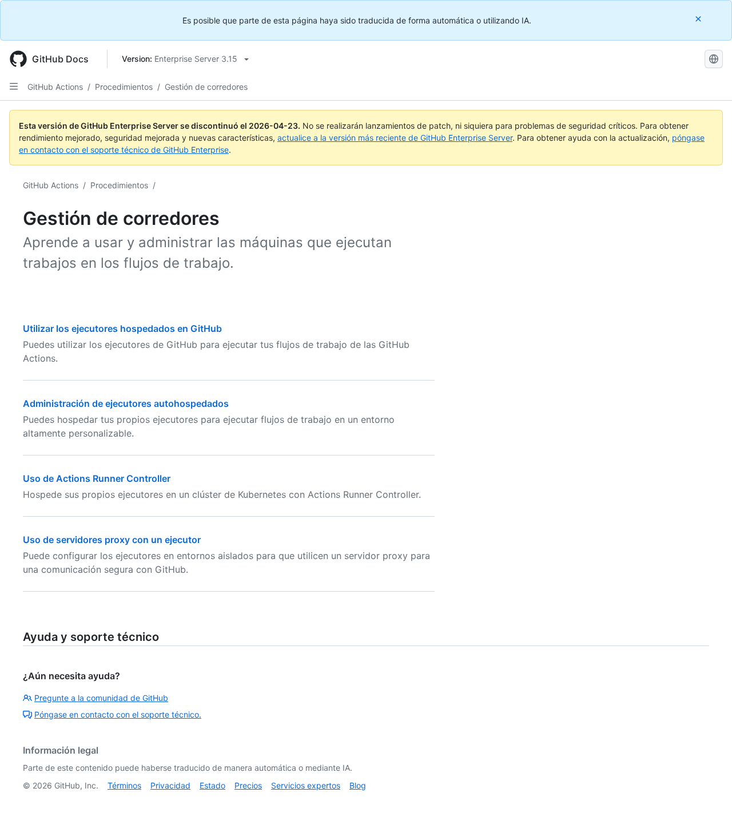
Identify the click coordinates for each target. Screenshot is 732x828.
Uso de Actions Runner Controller (96, 478)
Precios (248, 785)
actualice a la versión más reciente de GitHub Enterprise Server (394, 137)
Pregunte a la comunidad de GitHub (101, 698)
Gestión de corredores (206, 87)
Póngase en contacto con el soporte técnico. (117, 714)
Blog (357, 785)
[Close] (699, 18)
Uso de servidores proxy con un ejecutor (112, 539)
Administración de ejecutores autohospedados (126, 403)
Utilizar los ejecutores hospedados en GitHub (122, 328)
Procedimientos (124, 87)
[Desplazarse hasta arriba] (706, 802)
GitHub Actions (55, 87)
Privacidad (170, 785)
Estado (212, 785)
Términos (124, 785)
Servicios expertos (305, 785)
